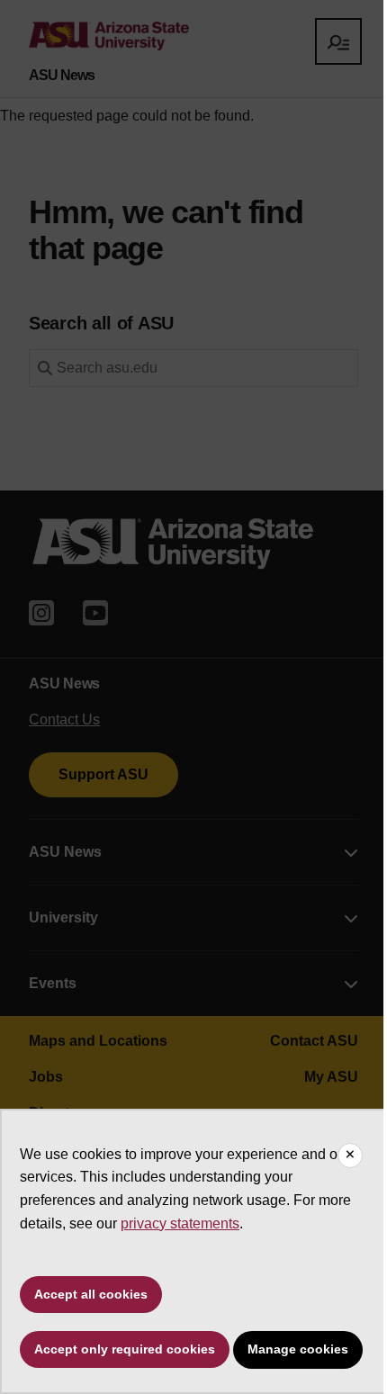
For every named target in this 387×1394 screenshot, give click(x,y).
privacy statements (180, 1223)
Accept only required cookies (124, 1349)
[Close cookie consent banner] (350, 1155)
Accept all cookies (91, 1294)
